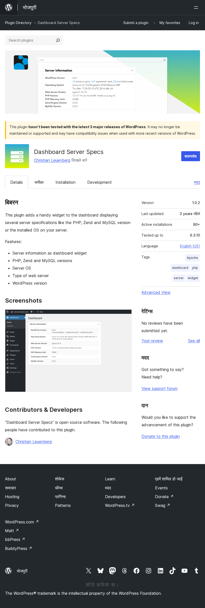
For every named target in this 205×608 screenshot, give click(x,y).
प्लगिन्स (60, 496)
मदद (197, 182)
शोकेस (59, 478)
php (195, 268)
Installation (66, 182)
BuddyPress (18, 548)
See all (194, 340)
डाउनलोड (190, 156)
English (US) (190, 246)
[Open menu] (197, 7)
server (179, 278)
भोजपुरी (22, 570)
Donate (164, 496)
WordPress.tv (120, 505)
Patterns (63, 505)
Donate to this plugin (161, 436)
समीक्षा (39, 182)
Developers (115, 496)
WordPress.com (22, 521)
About (10, 478)
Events (161, 487)
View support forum (160, 388)
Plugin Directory (18, 23)
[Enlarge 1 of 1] (125, 316)
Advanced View (156, 292)
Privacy (12, 505)
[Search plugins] (58, 40)
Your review (152, 340)
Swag (162, 505)
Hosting (12, 496)
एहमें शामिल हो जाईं (168, 478)
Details (16, 182)
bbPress (15, 539)
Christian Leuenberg (52, 160)
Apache (192, 258)
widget (193, 278)
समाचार (10, 487)
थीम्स (59, 487)
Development (99, 182)
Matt (12, 530)
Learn (110, 478)
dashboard (180, 268)
